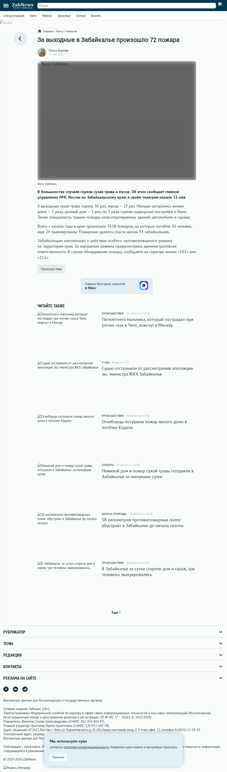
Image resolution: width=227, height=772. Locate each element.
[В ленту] (20, 38)
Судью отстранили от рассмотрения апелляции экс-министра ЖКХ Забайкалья (147, 371)
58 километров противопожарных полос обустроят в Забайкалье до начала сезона (142, 522)
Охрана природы (114, 514)
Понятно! (58, 757)
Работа (47, 16)
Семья (80, 16)
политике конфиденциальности (86, 747)
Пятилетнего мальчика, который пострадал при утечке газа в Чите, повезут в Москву (147, 322)
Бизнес (96, 16)
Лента (59, 31)
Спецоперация (13, 16)
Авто (33, 16)
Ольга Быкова (58, 50)
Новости (71, 31)
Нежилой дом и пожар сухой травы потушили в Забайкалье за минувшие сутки (148, 473)
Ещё (115, 612)
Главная (48, 31)
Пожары (108, 465)
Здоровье (64, 16)
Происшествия (51, 269)
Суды (106, 362)
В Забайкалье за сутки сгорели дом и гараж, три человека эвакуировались (148, 571)
